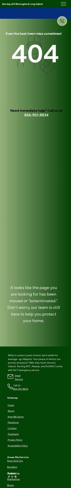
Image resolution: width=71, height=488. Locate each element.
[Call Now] (62, 21)
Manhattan (13, 479)
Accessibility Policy (18, 445)
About (11, 410)
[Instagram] (12, 476)
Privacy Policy (15, 439)
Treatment (13, 434)
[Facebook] (15, 476)
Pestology (13, 422)
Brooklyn (12, 467)
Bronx (10, 485)
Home (11, 405)
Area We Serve (16, 416)
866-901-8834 (36, 115)
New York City (15, 460)
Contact (12, 428)
